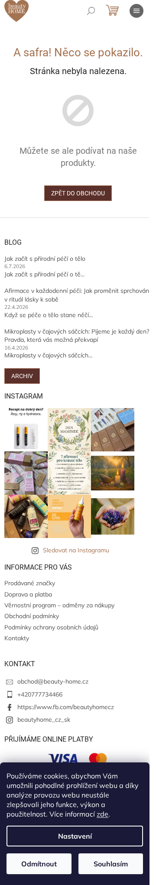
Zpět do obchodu (78, 193)
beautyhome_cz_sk (43, 719)
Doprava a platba (28, 594)
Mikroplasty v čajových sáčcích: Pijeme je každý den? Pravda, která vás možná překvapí (76, 335)
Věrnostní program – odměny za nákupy (59, 605)
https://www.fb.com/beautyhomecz (65, 707)
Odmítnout (39, 863)
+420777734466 (39, 694)
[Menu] (136, 10)
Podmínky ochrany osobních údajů (51, 627)
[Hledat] (91, 10)
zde (102, 814)
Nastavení (75, 836)
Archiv (22, 376)
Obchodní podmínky (31, 616)
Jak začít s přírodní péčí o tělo (44, 259)
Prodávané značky (29, 583)
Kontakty (16, 638)
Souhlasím (111, 863)
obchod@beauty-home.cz (52, 681)
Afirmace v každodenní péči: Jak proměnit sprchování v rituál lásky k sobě (77, 295)
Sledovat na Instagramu (76, 550)
